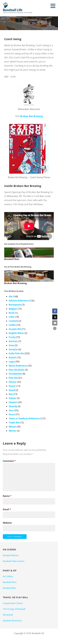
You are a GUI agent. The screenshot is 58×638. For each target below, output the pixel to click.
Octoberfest (15, 373)
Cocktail (13, 320)
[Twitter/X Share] (54, 316)
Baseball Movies (10, 555)
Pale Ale (13, 377)
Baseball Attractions (12, 620)
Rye (11, 394)
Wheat (12, 426)
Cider (11, 316)
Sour (11, 410)
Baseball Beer (9, 587)
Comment (9, 461)
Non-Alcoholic (16, 369)
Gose (11, 345)
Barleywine (15, 304)
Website (7, 522)
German (13, 341)
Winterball (8, 614)
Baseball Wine (9, 582)
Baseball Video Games (13, 561)
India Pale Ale (16, 353)
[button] (54, 5)
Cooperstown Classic (13, 603)
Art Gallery (8, 576)
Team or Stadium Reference (24, 418)
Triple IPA (14, 422)
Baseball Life (12, 9)
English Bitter (16, 333)
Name (7, 496)
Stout (12, 414)
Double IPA (15, 329)
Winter (12, 430)
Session (13, 402)
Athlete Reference (19, 300)
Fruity (12, 337)
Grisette (13, 349)
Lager (12, 361)
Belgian (13, 308)
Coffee (12, 325)
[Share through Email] (54, 322)
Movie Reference (18, 365)
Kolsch (12, 357)
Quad (12, 390)
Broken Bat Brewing (31, 116)
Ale (10, 296)
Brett (11, 312)
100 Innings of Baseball (14, 609)
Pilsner (12, 381)
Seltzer (12, 398)
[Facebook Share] (54, 311)
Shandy (13, 406)
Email (7, 509)
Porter (12, 386)
